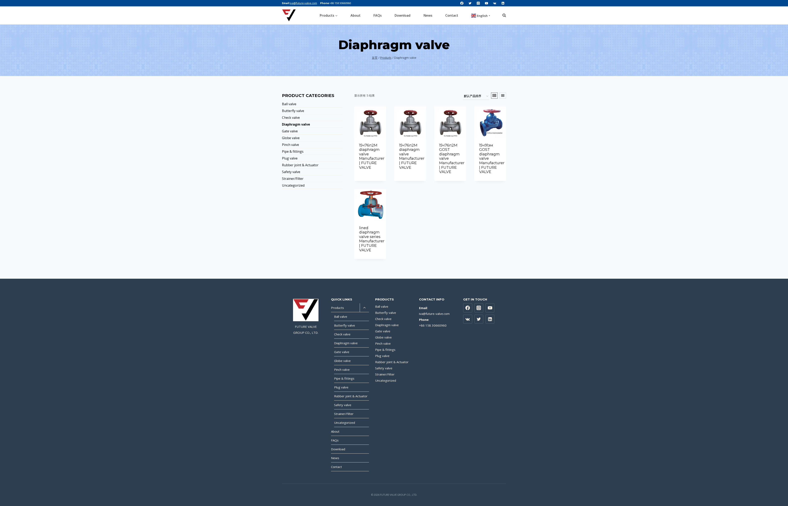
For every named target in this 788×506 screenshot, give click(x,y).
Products (337, 308)
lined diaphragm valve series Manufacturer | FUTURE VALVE (371, 239)
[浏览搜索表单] (502, 15)
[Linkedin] (503, 3)
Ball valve (289, 104)
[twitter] (470, 3)
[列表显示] (502, 95)
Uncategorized (293, 185)
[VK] (494, 3)
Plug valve (290, 158)
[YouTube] (490, 307)
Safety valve (291, 172)
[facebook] (462, 3)
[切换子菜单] (364, 307)
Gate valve (290, 131)
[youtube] (486, 3)
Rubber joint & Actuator (300, 165)
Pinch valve (290, 144)
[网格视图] (494, 95)
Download (402, 15)
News (428, 15)
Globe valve (291, 138)
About (355, 15)
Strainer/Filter (293, 178)
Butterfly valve (293, 111)
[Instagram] (478, 307)
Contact (451, 15)
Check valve (291, 117)
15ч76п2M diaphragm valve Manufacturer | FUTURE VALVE (371, 156)
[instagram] (478, 3)
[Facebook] (467, 307)
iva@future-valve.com (303, 3)
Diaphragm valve (296, 124)
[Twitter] (478, 319)
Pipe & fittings (293, 151)
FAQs (377, 15)
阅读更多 (370, 175)
